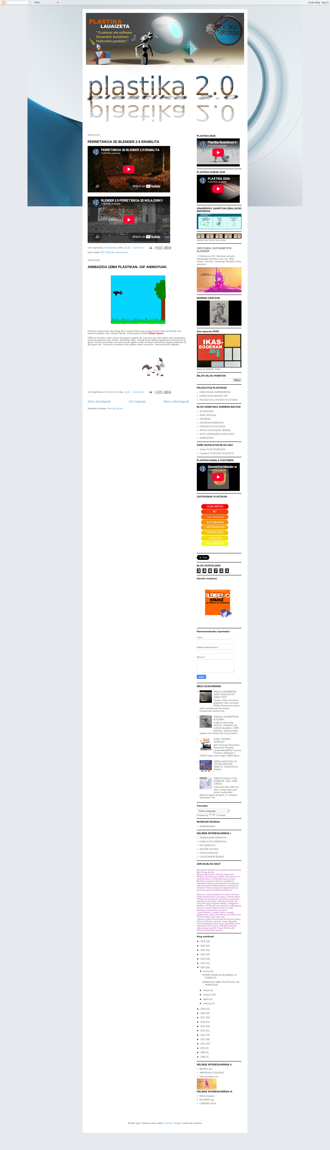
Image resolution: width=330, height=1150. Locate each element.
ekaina (206, 990)
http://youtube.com (209, 1076)
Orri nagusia (137, 401)
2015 (203, 1026)
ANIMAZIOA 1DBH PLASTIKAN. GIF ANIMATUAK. (127, 267)
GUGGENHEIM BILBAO (212, 856)
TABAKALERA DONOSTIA (213, 837)
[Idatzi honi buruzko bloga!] (160, 247)
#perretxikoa (122, 252)
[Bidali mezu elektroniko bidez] (156, 247)
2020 (203, 967)
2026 (203, 941)
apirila (206, 999)
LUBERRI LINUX (208, 1103)
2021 (203, 963)
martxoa (207, 1003)
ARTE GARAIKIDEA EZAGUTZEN (217, 434)
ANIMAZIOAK (207, 438)
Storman (168, 1123)
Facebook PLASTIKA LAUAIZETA (217, 453)
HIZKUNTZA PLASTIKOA (212, 426)
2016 (203, 1022)
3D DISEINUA (207, 411)
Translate (220, 815)
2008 (203, 1057)
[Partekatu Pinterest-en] (169, 247)
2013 (203, 1035)
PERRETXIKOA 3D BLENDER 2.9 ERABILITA (123, 142)
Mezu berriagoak (99, 401)
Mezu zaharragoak (176, 401)
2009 (203, 1052)
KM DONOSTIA (207, 845)
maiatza (207, 994)
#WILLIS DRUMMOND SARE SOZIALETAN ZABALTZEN (225, 694)
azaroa (207, 971)
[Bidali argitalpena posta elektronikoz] (150, 247)
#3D (102, 252)
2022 (203, 959)
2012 (203, 1039)
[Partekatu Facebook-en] (166, 247)
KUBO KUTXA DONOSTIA (213, 841)
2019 (203, 1009)
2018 (203, 1013)
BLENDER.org (207, 1099)
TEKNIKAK (205, 419)
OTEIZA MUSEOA (209, 853)
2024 (203, 950)
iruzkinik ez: (139, 247)
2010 (203, 1048)
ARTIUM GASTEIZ (209, 849)
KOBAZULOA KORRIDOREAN (215, 392)
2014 (203, 1030)
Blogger (178, 1123)
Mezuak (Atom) (115, 408)
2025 (203, 946)
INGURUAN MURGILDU (212, 422)
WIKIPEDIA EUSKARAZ (212, 1072)
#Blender (110, 252)
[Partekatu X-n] (163, 247)
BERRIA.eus (206, 1069)
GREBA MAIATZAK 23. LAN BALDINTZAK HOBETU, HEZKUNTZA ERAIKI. (226, 765)
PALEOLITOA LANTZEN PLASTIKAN (218, 400)
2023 (203, 954)
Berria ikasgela (207, 1096)
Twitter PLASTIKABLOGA (213, 449)
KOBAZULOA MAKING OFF (214, 396)
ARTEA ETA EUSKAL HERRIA (215, 430)
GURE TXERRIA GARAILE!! (222, 740)
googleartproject (207, 826)
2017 (203, 1017)
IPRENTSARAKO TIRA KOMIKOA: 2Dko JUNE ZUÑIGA (225, 781)
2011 (203, 1043)
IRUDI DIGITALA (208, 415)
